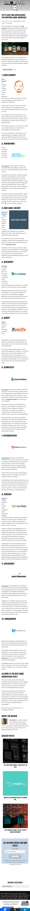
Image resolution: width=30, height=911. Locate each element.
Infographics (3, 896)
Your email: (15, 848)
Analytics (16, 893)
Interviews (9, 896)
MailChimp (4, 658)
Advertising (11, 893)
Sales (7, 898)
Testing (1, 899)
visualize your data (12, 399)
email (3, 23)
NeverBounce (5, 165)
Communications (22, 893)
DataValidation (6, 457)
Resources (2, 898)
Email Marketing (17, 21)
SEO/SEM (15, 898)
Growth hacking (26, 895)
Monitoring (20, 896)
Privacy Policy (18, 860)
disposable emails (11, 244)
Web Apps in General (13, 899)
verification (9, 23)
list (5, 23)
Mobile (16, 896)
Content (2, 895)
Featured (20, 895)
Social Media (20, 898)
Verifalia (4, 498)
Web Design (20, 899)
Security (10, 898)
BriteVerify (4, 266)
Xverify (3, 321)
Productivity (25, 896)
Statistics (26, 898)
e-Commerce (7, 895)
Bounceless (5, 389)
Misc (13, 896)
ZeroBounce (5, 585)
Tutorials (6, 899)
